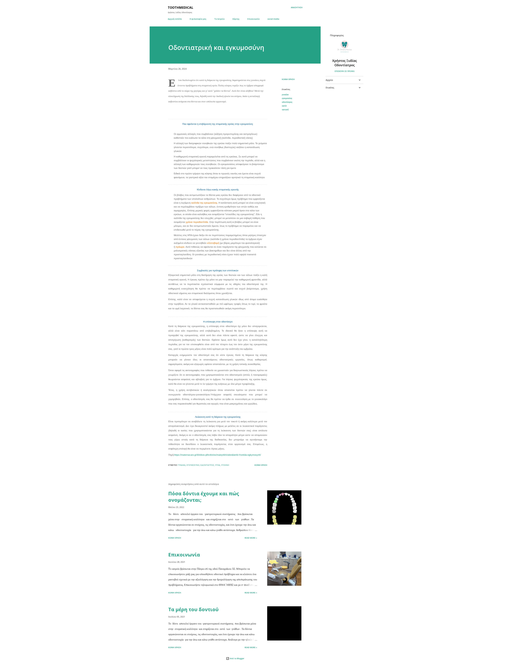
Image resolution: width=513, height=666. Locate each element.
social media (273, 19)
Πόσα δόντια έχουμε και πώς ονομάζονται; (203, 496)
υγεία (284, 105)
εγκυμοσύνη (287, 98)
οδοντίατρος (287, 102)
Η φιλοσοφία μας (198, 19)
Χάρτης (236, 19)
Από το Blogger (236, 658)
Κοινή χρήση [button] (288, 79)
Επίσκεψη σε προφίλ (345, 71)
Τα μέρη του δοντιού (193, 609)
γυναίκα (285, 94)
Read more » (251, 538)
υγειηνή (285, 109)
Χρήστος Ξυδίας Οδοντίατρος (344, 62)
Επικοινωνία (253, 19)
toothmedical (180, 7)
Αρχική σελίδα (175, 19)
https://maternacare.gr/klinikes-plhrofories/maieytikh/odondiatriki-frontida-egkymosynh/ (217, 455)
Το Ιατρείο (219, 19)
